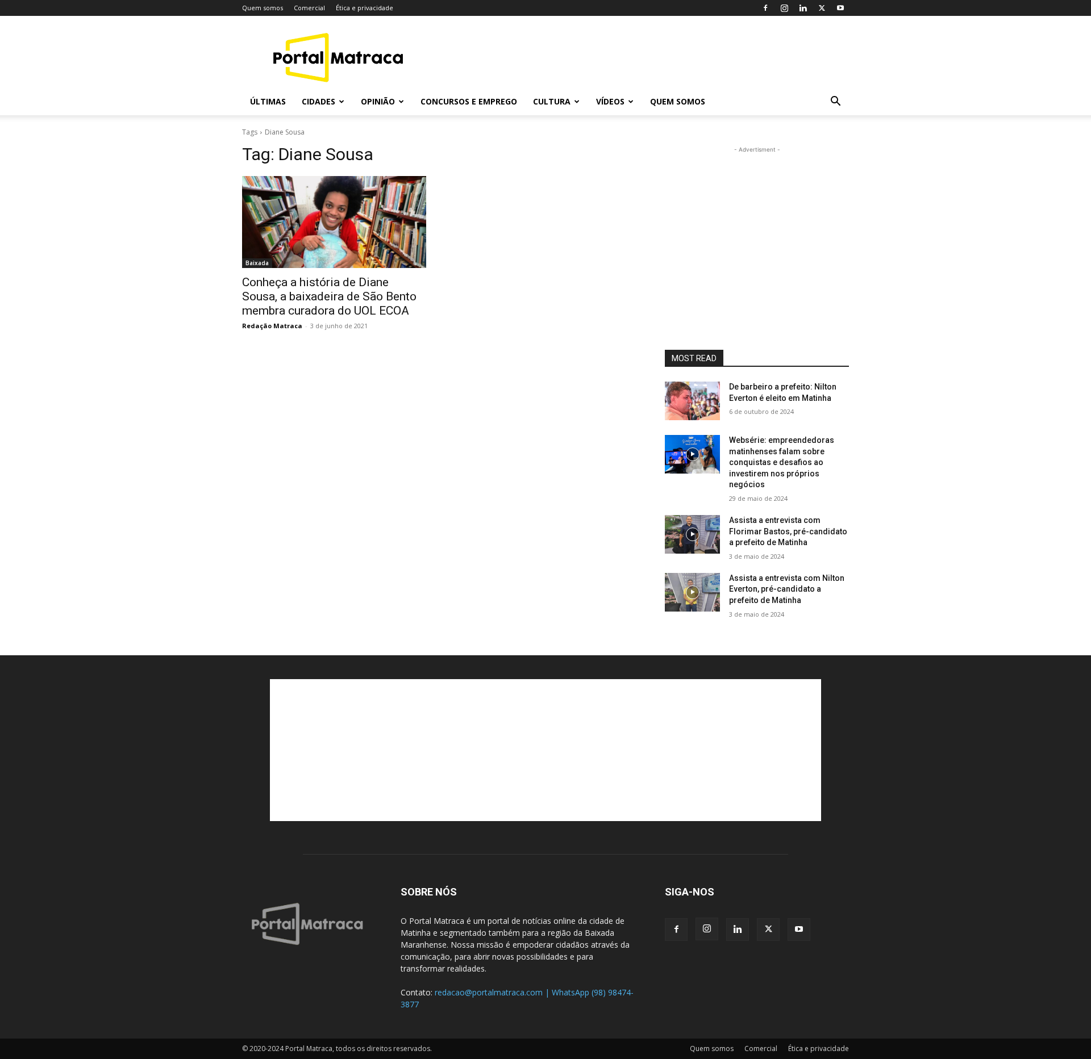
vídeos (610, 101)
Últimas (268, 101)
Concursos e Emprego (468, 101)
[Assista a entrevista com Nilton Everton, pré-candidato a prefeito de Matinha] (692, 592)
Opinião (378, 101)
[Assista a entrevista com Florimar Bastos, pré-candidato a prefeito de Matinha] (692, 534)
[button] (835, 102)
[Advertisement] (642, 57)
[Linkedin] (802, 8)
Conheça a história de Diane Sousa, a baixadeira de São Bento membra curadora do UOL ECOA (329, 296)
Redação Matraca (272, 325)
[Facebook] (765, 8)
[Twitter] (821, 8)
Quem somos (262, 7)
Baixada (257, 263)
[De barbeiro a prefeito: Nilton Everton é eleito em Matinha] (692, 401)
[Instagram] (784, 8)
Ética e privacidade (364, 7)
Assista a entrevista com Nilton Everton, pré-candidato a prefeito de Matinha (786, 589)
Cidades (318, 101)
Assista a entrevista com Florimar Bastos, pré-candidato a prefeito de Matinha (788, 531)
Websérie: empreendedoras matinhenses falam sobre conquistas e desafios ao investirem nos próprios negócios (781, 462)
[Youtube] (840, 8)
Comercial (309, 7)
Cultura (552, 101)
